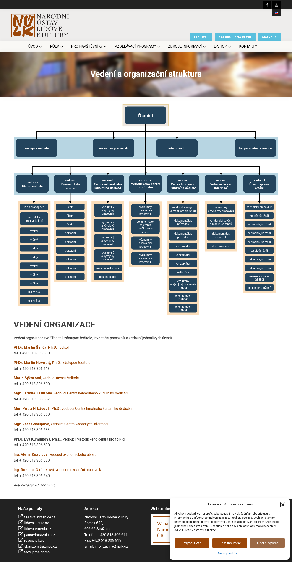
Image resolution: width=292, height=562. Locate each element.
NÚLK (54, 46)
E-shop (220, 46)
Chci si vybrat (267, 543)
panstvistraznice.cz (39, 535)
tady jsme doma (37, 552)
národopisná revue (235, 37)
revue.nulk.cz (34, 540)
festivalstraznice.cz (40, 517)
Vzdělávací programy (135, 46)
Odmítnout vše (230, 543)
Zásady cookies (227, 553)
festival (201, 37)
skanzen (269, 37)
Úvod (33, 46)
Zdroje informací (185, 46)
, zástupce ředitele (52, 363)
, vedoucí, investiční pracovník (57, 470)
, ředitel (41, 347)
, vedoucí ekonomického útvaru (55, 454)
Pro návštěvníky (87, 46)
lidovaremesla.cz (37, 529)
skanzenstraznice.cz (40, 546)
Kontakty (248, 46)
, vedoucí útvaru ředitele (46, 378)
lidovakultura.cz (36, 523)
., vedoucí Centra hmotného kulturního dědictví (73, 408)
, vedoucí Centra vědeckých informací (61, 424)
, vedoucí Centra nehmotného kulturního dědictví (71, 393)
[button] (283, 504)
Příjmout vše (191, 543)
